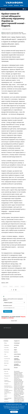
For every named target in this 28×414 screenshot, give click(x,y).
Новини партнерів (17, 359)
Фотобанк (10, 5)
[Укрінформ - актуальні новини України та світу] (14, 2)
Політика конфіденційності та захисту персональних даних (8, 391)
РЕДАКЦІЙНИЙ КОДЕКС (7, 399)
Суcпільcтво (7, 358)
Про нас (6, 371)
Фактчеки (6, 352)
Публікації (16, 343)
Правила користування (7, 381)
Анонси (21, 5)
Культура (6, 360)
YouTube (11, 318)
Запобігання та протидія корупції (8, 386)
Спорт (5, 365)
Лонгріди (16, 356)
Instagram (4, 318)
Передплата (7, 375)
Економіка (6, 349)
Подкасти (16, 340)
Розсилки (6, 401)
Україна (10, 286)
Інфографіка (17, 354)
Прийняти (14, 411)
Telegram (22, 316)
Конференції (17, 362)
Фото (15, 347)
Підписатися (7, 311)
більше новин (14, 320)
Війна (5, 343)
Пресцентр (16, 5)
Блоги (15, 352)
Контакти (6, 373)
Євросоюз (5, 286)
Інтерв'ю (16, 345)
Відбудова (6, 345)
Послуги (5, 5)
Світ (5, 354)
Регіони (6, 356)
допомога (17, 286)
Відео (15, 349)
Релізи (16, 367)
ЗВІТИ (5, 396)
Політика (6, 347)
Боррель (22, 286)
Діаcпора (6, 363)
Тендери (6, 383)
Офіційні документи (17, 365)
